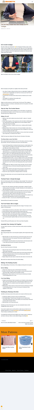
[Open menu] (32, 1)
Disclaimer (27, 370)
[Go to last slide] (2, 344)
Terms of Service (20, 370)
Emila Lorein (4, 28)
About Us (14, 370)
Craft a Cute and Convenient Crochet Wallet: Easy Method (25, 322)
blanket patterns (27, 310)
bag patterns (16, 310)
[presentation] (8, 340)
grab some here (6, 94)
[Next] (31, 344)
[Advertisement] (17, 36)
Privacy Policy (8, 370)
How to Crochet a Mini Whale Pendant (8, 321)
